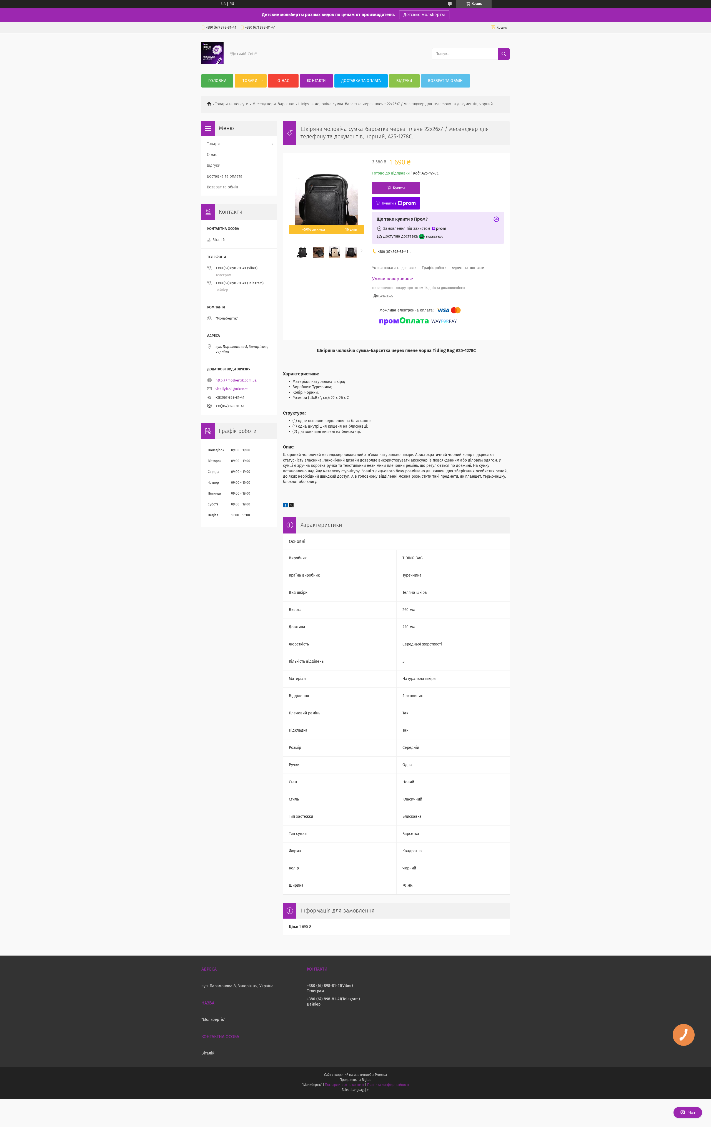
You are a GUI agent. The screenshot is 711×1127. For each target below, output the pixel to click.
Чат (692, 1112)
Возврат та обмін (445, 81)
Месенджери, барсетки (273, 104)
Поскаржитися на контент (344, 1085)
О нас (283, 81)
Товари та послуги (231, 104)
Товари (249, 81)
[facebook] (285, 506)
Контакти (316, 81)
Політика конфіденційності (388, 1085)
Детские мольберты (424, 15)
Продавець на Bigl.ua (355, 1080)
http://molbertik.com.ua (236, 380)
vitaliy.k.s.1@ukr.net (232, 389)
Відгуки (404, 81)
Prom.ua (381, 1075)
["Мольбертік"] (212, 63)
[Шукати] (504, 54)
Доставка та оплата (361, 81)
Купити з (389, 203)
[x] (291, 506)
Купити (399, 188)
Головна (217, 81)
